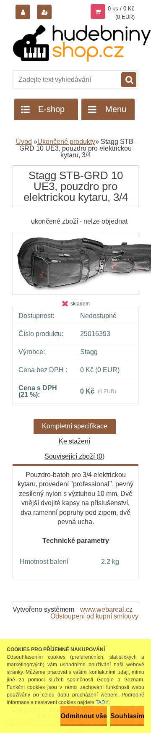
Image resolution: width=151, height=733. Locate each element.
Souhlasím (127, 716)
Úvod (24, 141)
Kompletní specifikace (74, 426)
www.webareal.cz (106, 609)
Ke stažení (74, 441)
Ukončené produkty (66, 141)
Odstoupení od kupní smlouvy (94, 616)
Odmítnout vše (83, 716)
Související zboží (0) (74, 456)
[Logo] (82, 43)
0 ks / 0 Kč (121, 8)
